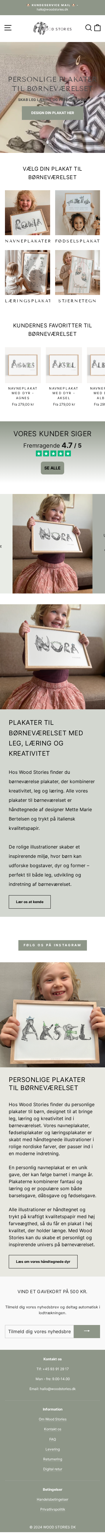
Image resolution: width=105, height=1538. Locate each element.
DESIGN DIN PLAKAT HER (52, 113)
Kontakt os (52, 1429)
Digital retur (52, 1469)
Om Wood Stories (52, 1419)
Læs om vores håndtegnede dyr (43, 1261)
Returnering (52, 1459)
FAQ (52, 1439)
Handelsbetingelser (52, 1499)
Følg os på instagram (53, 945)
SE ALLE (52, 467)
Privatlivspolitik (52, 1509)
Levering (53, 1449)
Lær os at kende (29, 902)
